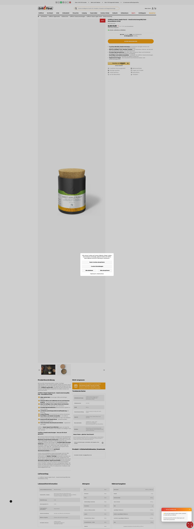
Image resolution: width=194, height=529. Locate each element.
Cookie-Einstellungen (97, 266)
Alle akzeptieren (105, 270)
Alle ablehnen (89, 270)
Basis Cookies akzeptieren (97, 262)
